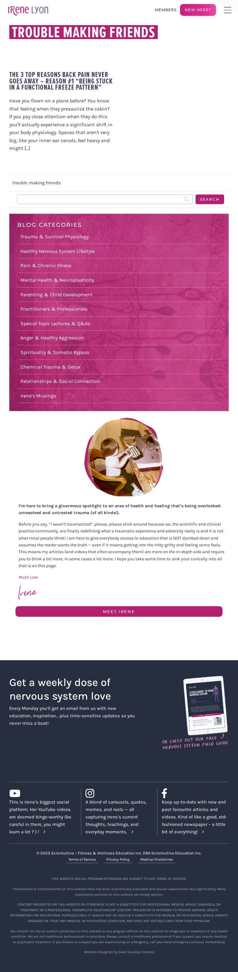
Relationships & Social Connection (60, 381)
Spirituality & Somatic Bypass (54, 352)
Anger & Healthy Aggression (52, 338)
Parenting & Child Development (56, 295)
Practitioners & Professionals (53, 309)
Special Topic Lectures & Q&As (55, 323)
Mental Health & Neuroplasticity (57, 280)
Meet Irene (119, 611)
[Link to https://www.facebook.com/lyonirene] (193, 793)
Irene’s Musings (38, 396)
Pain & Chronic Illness (45, 265)
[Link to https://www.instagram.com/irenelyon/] (117, 793)
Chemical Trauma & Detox (50, 367)
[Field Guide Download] (195, 678)
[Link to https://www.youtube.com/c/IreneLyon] (40, 793)
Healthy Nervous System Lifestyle (57, 251)
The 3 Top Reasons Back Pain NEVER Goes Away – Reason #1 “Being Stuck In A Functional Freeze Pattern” (61, 80)
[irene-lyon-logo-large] (28, 5)
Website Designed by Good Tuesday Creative (119, 952)
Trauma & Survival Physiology (54, 237)
